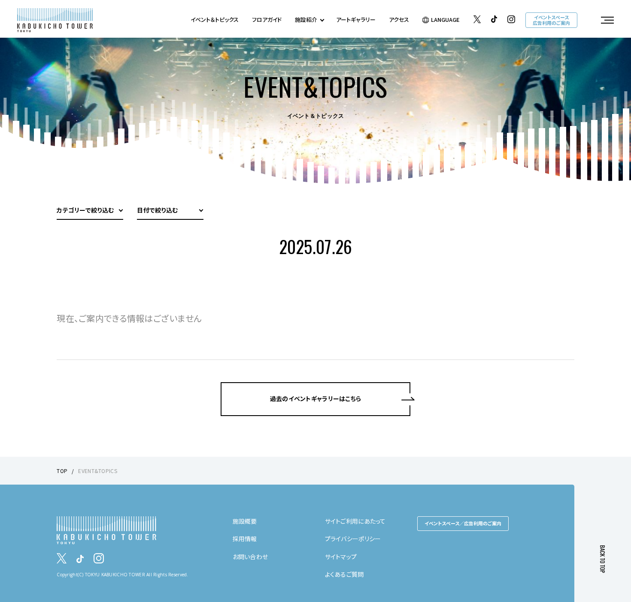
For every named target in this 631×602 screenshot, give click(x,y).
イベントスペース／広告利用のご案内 (463, 523)
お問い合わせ (250, 556)
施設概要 (245, 521)
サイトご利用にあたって (355, 521)
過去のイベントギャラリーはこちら (315, 398)
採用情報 (245, 538)
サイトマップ (341, 556)
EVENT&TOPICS (97, 470)
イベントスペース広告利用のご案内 (551, 20)
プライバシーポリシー (353, 538)
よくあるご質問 (344, 574)
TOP (62, 470)
